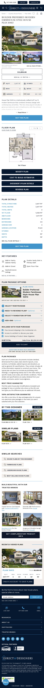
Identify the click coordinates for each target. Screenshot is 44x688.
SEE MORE (37, 407)
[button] (4, 557)
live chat (22, 2)
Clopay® (32, 530)
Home (3, 13)
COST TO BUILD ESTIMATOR (22, 177)
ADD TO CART (22, 345)
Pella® (35, 508)
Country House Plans (15, 13)
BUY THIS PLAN (22, 118)
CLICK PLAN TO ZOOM (9, 130)
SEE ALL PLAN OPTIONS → (34, 66)
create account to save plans (17, 582)
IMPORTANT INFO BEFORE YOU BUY (14, 300)
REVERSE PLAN (22, 189)
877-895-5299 (30, 351)
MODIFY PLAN (22, 171)
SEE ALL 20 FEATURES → (9, 275)
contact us (34, 2)
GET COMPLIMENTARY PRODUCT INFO (20, 535)
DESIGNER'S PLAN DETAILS (22, 183)
